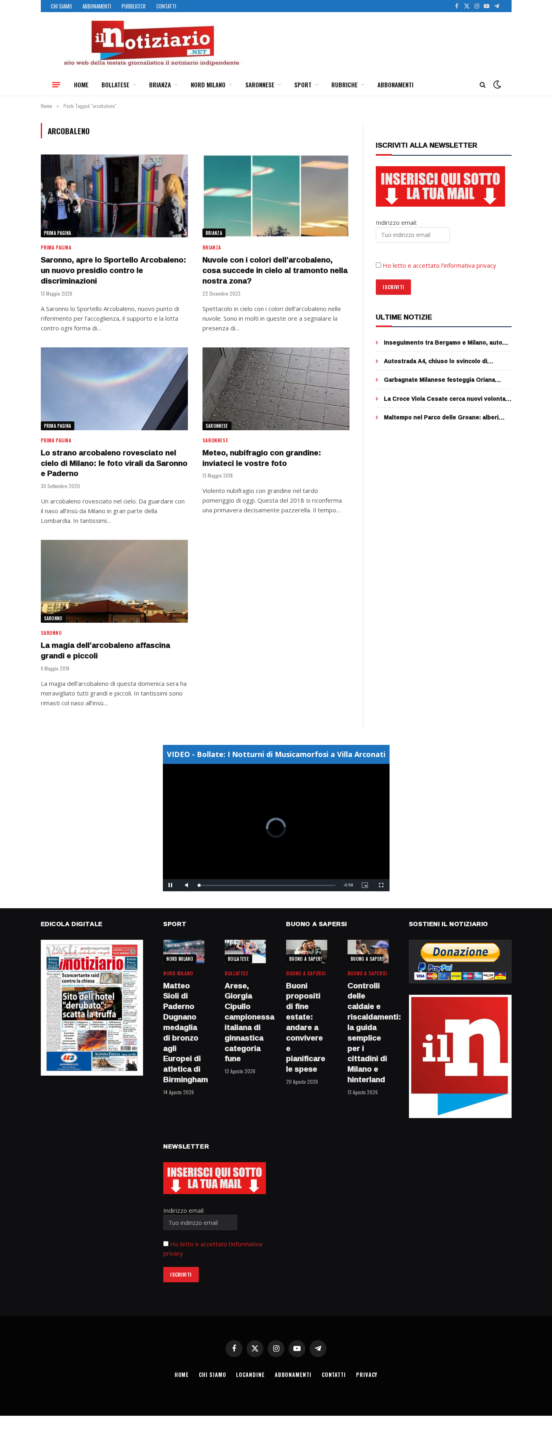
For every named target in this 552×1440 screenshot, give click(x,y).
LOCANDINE (250, 1374)
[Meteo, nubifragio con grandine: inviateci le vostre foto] (276, 388)
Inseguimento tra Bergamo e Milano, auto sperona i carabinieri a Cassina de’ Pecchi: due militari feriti (445, 342)
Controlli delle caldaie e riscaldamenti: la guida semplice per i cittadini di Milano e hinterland (368, 1033)
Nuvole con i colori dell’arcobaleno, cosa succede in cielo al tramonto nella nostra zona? (275, 270)
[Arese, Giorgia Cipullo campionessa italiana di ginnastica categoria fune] (245, 951)
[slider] (267, 885)
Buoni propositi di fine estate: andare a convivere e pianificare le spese (305, 1027)
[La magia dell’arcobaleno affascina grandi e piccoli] (114, 581)
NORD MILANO (208, 84)
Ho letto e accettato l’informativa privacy (439, 265)
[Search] (482, 85)
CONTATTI (166, 6)
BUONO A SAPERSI (306, 959)
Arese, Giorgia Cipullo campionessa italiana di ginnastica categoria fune (245, 1022)
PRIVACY (366, 1374)
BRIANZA (160, 84)
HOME (81, 84)
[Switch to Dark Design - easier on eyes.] (496, 84)
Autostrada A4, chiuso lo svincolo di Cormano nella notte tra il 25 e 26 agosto (442, 361)
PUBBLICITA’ (134, 6)
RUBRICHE (344, 84)
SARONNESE (259, 84)
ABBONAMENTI (96, 6)
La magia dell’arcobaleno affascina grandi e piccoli (105, 650)
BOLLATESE (115, 84)
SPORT (303, 84)
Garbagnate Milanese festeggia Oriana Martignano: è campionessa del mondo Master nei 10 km (439, 380)
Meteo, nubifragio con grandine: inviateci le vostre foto (261, 458)
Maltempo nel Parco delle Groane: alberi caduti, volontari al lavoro (441, 417)
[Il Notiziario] (151, 43)
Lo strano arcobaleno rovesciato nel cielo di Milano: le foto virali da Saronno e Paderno (114, 463)
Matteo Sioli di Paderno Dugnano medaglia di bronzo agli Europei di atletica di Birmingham (183, 1033)
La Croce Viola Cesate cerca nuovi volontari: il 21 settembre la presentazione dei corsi (447, 399)
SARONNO (53, 618)
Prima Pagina (58, 233)
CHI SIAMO (61, 6)
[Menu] (56, 84)
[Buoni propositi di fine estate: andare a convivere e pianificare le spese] (306, 951)
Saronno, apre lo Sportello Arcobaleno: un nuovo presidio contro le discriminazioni (113, 270)
